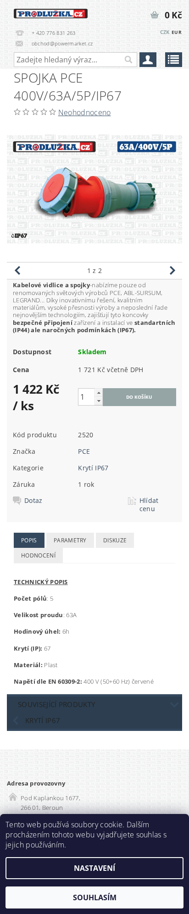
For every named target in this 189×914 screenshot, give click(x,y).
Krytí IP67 (93, 467)
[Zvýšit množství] (98, 392)
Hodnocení (38, 555)
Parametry (70, 540)
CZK (165, 31)
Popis (29, 540)
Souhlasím (95, 897)
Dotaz (33, 500)
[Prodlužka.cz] (51, 12)
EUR (177, 32)
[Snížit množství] (98, 400)
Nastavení (94, 868)
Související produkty (56, 704)
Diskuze (115, 540)
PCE (84, 451)
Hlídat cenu (149, 504)
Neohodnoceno (84, 112)
